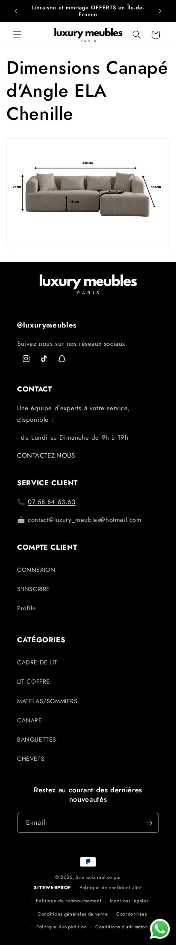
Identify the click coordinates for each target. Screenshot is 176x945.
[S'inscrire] (149, 823)
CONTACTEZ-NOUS (46, 455)
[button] (17, 34)
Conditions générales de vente (73, 913)
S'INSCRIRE (33, 589)
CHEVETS (30, 758)
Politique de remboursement (68, 900)
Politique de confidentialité (110, 887)
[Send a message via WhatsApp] (160, 929)
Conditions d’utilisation (121, 926)
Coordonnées (131, 913)
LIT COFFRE (33, 681)
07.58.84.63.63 (51, 502)
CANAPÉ (29, 720)
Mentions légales (129, 900)
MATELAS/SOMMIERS (47, 701)
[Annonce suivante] (160, 11)
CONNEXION (36, 569)
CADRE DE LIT (37, 662)
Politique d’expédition (61, 926)
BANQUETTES (36, 739)
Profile (26, 608)
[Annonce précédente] (15, 11)
